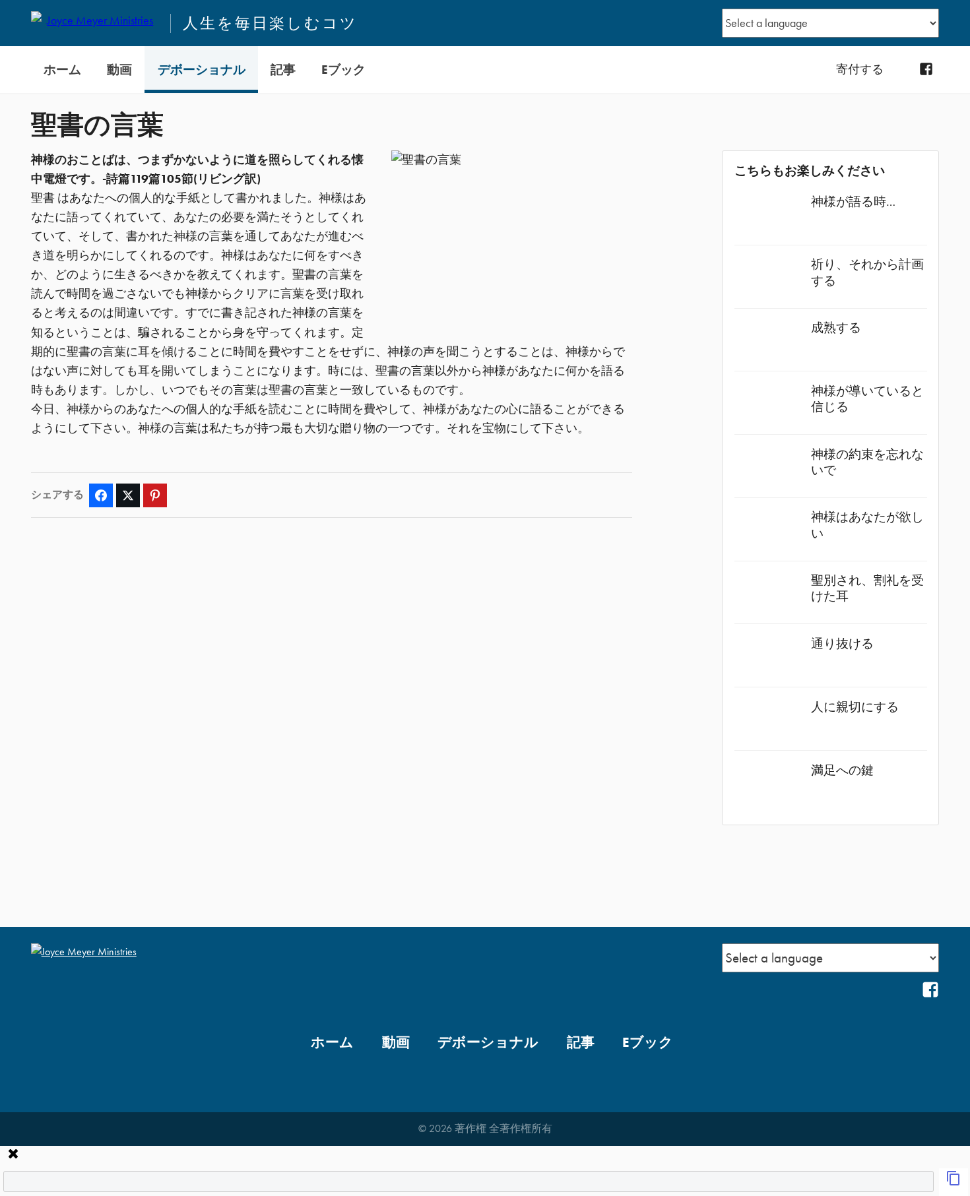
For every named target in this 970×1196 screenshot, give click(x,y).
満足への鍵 (842, 770)
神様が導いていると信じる (867, 399)
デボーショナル (201, 69)
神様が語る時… (853, 201)
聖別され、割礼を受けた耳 (867, 588)
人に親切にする (855, 707)
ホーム (62, 69)
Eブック (343, 69)
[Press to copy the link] (953, 1182)
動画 (119, 69)
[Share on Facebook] (101, 495)
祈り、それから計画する (867, 272)
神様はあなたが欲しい (867, 525)
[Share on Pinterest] (155, 495)
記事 (283, 69)
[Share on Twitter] (128, 495)
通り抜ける (842, 643)
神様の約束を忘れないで (867, 462)
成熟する (836, 327)
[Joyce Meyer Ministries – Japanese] (95, 23)
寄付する (860, 69)
